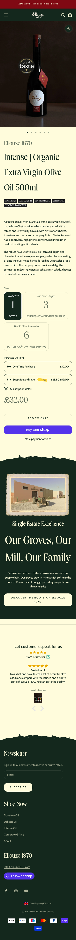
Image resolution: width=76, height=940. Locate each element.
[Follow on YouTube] (26, 891)
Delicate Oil (10, 821)
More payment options (38, 439)
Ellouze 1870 (18, 144)
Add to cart (38, 418)
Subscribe (18, 787)
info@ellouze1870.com (17, 867)
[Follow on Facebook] (6, 891)
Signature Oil (11, 815)
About (7, 841)
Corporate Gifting (14, 834)
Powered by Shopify (47, 912)
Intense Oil (10, 828)
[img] (38, 652)
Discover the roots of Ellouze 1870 (38, 599)
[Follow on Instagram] (16, 891)
